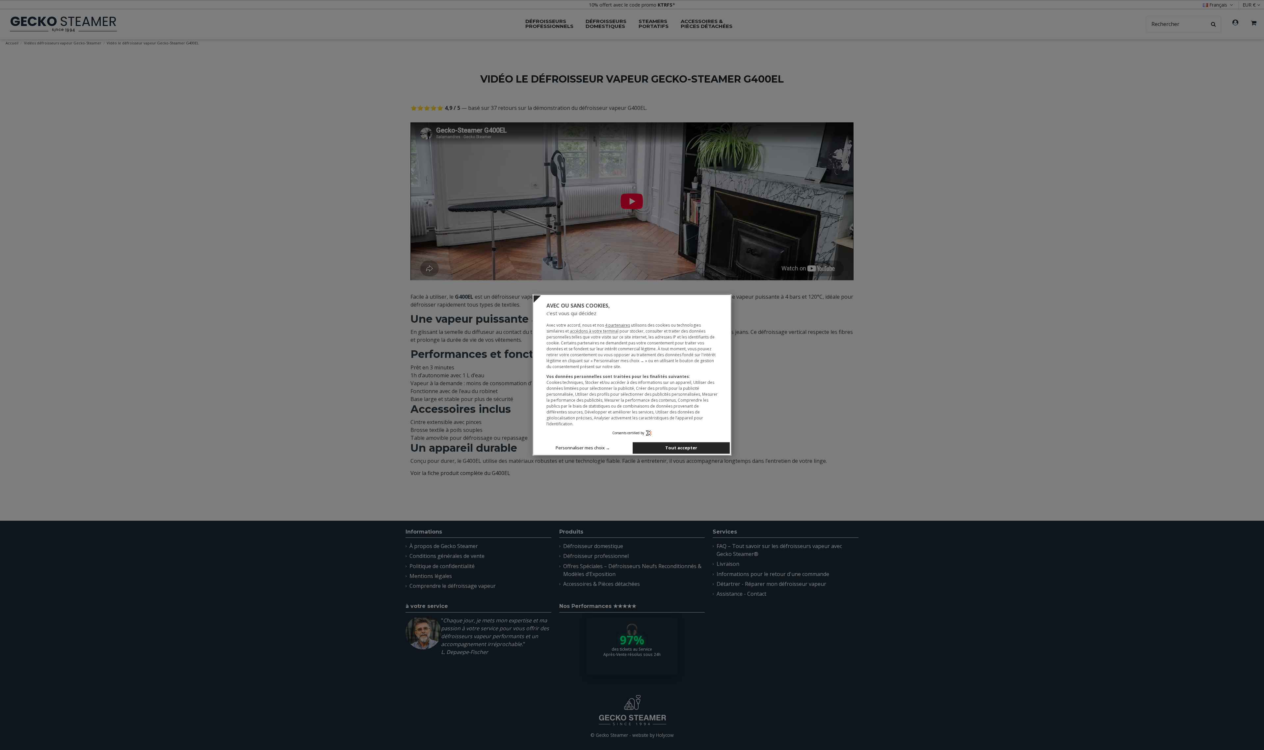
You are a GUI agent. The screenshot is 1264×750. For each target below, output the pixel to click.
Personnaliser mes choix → (583, 448)
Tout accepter (681, 448)
